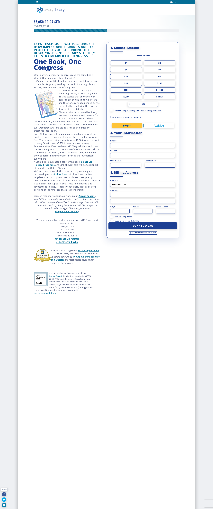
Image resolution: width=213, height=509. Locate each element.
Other (159, 96)
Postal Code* (162, 207)
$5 (126, 69)
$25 (159, 76)
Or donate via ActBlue (67, 238)
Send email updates (123, 217)
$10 (159, 69)
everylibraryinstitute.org (67, 211)
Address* (114, 190)
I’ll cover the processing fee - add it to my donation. (138, 110)
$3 (159, 63)
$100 (159, 83)
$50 (126, 83)
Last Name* (150, 161)
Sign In (173, 2)
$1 (126, 63)
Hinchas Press (60, 174)
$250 (126, 90)
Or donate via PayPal (67, 241)
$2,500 (126, 96)
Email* (113, 141)
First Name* (116, 161)
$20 (126, 76)
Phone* (113, 151)
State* (136, 207)
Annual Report (55, 276)
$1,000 (159, 90)
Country (114, 180)
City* (112, 207)
